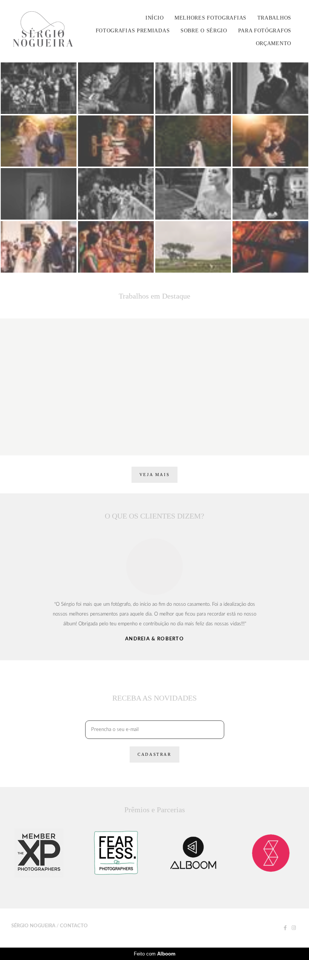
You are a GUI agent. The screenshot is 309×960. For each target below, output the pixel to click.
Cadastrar (154, 754)
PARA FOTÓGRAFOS (265, 30)
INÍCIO (154, 18)
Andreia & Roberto (154, 639)
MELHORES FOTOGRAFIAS (210, 18)
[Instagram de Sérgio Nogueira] (294, 928)
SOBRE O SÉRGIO (204, 30)
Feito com (155, 954)
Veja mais (154, 474)
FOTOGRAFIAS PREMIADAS (133, 30)
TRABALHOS (274, 18)
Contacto (74, 926)
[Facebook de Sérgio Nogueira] (285, 928)
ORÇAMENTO (273, 43)
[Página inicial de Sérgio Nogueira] (46, 30)
